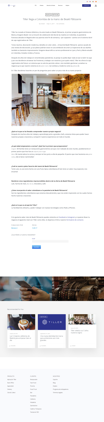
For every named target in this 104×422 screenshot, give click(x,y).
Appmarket (10, 386)
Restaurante (33, 379)
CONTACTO (86, 5)
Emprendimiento (77, 317)
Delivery (9, 389)
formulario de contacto (75, 220)
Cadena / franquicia (35, 409)
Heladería (33, 402)
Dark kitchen (33, 405)
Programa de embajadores (60, 389)
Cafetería (32, 399)
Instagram (71, 217)
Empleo (67, 5)
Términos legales (58, 392)
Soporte (55, 379)
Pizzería (32, 386)
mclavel (43, 23)
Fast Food (33, 383)
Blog (48, 15)
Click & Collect (11, 392)
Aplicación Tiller (11, 379)
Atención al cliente (51, 5)
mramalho (13, 345)
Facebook (62, 217)
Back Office (10, 383)
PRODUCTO (10, 376)
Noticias (55, 15)
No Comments (60, 23)
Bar (31, 392)
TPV (35, 5)
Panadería (33, 396)
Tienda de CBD (34, 412)
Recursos (60, 5)
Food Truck (33, 389)
